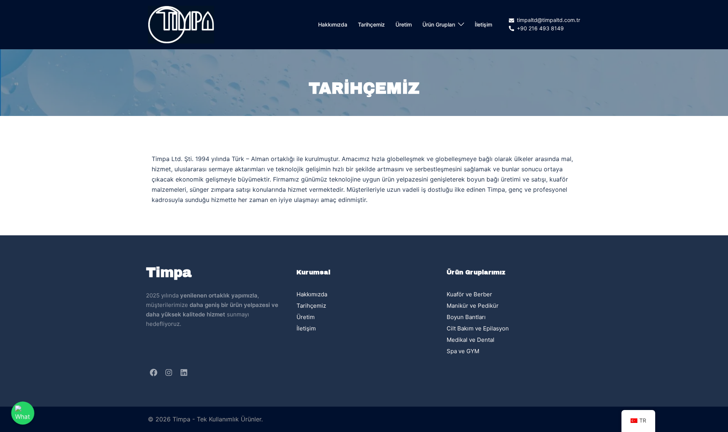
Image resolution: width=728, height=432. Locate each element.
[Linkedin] (183, 372)
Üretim (403, 24)
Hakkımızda (332, 24)
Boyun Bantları (466, 317)
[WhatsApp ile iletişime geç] (23, 413)
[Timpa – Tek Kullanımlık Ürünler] (181, 24)
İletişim (483, 24)
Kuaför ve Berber (469, 294)
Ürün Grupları (438, 24)
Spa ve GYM (463, 351)
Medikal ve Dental (470, 339)
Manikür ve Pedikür (473, 305)
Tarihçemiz (371, 24)
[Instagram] (168, 372)
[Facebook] (153, 372)
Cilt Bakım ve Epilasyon (478, 328)
